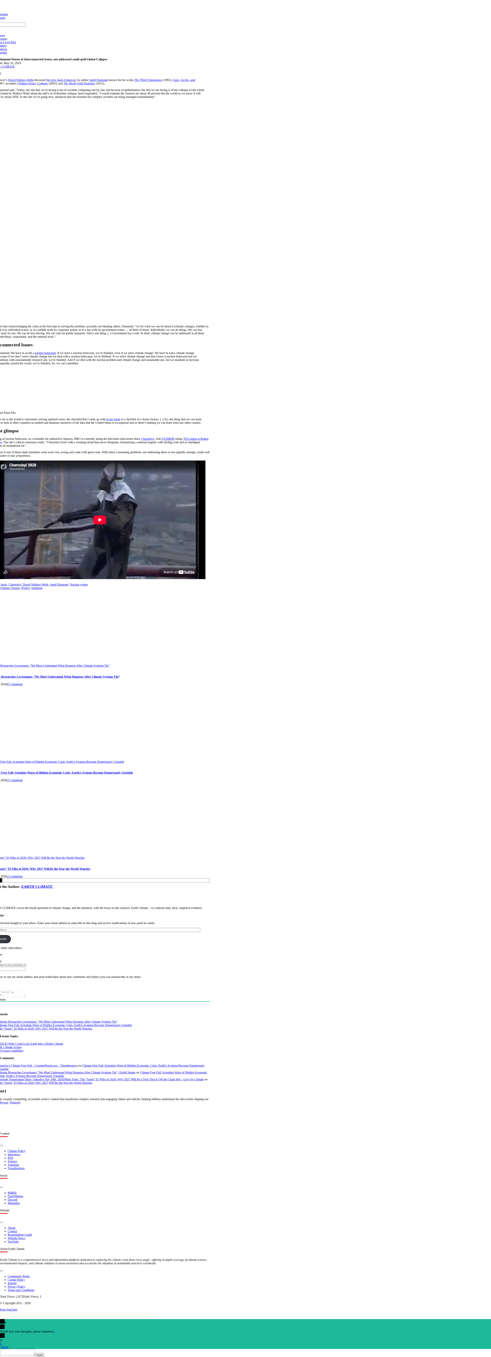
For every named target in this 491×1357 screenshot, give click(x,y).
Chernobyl (147, 438)
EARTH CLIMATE (37, 887)
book (4, 584)
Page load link (8, 1309)
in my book (113, 419)
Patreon (14, 1102)
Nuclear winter (79, 584)
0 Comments (15, 684)
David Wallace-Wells (21, 80)
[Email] (0, 880)
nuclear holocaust (45, 353)
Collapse (42, 83)
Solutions (37, 588)
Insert (39, 1355)
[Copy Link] (1, 880)
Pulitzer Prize (27, 83)
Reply (5, 1347)
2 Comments (15, 780)
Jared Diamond (98, 80)
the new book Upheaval (61, 80)
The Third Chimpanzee (148, 80)
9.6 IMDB (168, 438)
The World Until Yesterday (79, 83)
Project (25, 588)
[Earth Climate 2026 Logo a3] (99, 7)
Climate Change (10, 588)
